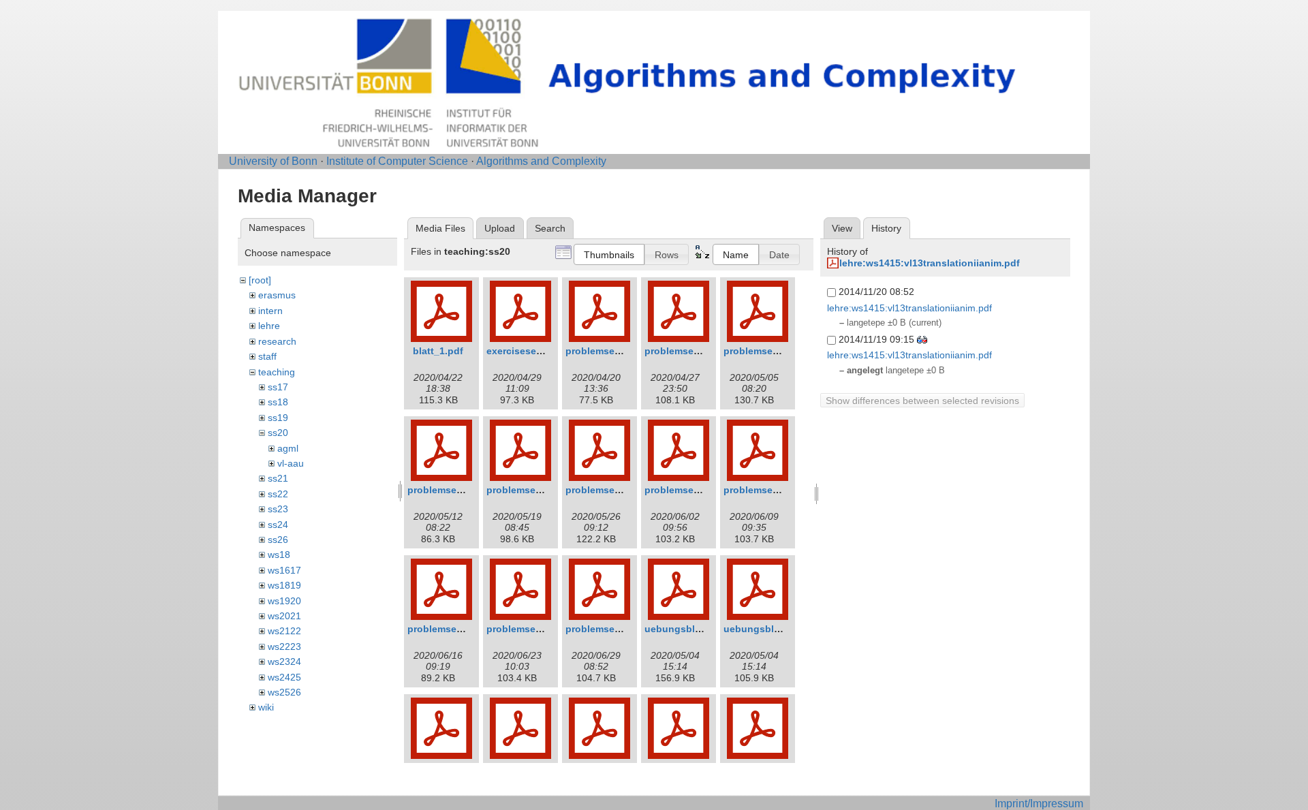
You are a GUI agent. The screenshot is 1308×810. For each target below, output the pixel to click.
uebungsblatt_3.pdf (769, 628)
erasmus (277, 295)
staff (267, 356)
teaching (276, 372)
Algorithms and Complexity (541, 161)
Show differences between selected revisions (922, 400)
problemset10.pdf (527, 628)
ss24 (278, 524)
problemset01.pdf (606, 350)
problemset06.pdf (606, 489)
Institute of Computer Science (397, 161)
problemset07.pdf (685, 489)
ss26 (278, 539)
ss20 (278, 432)
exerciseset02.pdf (527, 350)
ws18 (279, 554)
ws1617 (284, 570)
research (277, 341)
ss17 (278, 386)
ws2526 (284, 692)
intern (270, 310)
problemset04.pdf (448, 489)
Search (550, 228)
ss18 (278, 401)
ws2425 (284, 677)
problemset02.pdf (685, 350)
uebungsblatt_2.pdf (690, 628)
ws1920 (284, 600)
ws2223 (284, 646)
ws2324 (284, 661)
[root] (260, 280)
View (842, 228)
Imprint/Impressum (1039, 803)
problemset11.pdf (606, 628)
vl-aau (290, 463)
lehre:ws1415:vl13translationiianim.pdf (929, 263)
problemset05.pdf (527, 489)
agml (287, 448)
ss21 (278, 478)
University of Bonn (273, 161)
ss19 (278, 417)
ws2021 (284, 615)
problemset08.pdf (764, 489)
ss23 (278, 508)
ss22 (278, 493)
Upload (499, 228)
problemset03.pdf (764, 350)
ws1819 (284, 585)
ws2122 (284, 630)
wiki (266, 707)
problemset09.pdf (448, 628)
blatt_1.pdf (438, 350)
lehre (269, 325)
